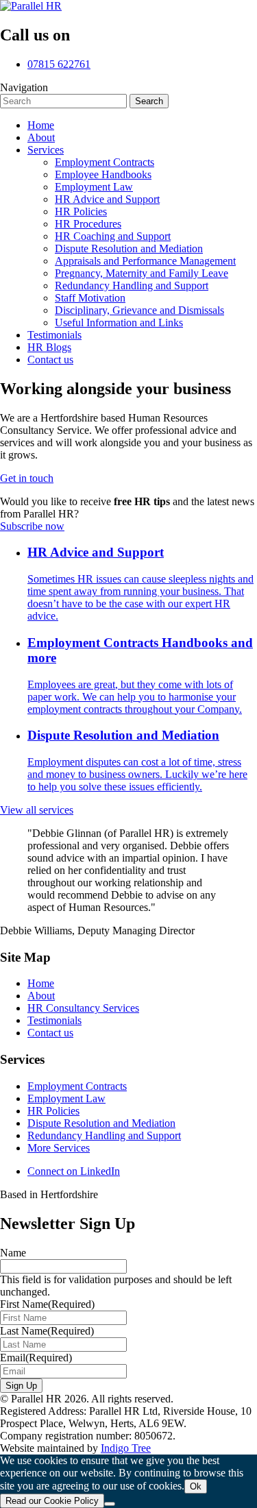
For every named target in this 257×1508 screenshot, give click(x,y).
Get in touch (26, 478)
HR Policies (53, 1111)
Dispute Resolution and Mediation (101, 1123)
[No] (109, 1504)
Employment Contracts (77, 1086)
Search (149, 101)
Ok (195, 1486)
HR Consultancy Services (83, 1008)
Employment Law (66, 1098)
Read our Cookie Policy (52, 1501)
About (41, 995)
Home (40, 983)
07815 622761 (58, 64)
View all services (36, 810)
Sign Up (21, 1386)
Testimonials (54, 1020)
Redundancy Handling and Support (104, 1135)
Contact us (50, 1032)
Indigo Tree (126, 1448)
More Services (58, 1148)
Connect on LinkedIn (73, 1171)
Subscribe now (32, 526)
